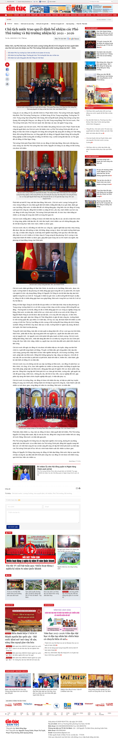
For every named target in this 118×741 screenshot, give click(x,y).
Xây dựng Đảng (70, 23)
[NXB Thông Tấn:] (50, 706)
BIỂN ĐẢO (88, 15)
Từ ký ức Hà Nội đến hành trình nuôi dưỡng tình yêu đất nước (14, 593)
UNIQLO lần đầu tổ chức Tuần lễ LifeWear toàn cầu (71, 690)
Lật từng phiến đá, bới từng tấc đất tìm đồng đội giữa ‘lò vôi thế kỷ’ (70, 594)
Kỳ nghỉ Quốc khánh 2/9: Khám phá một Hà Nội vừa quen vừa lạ (68, 550)
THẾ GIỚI (16, 15)
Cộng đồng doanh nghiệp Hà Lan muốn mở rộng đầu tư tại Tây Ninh (99, 690)
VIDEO (115, 15)
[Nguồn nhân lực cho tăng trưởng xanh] (69, 558)
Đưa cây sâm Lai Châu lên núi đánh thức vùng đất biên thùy (51, 593)
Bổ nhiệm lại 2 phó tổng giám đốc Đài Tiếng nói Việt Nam (26, 58)
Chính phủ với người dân (42, 23)
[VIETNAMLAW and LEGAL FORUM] (31, 705)
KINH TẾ (22, 15)
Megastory (65, 591)
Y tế (94, 15)
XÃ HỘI (28, 15)
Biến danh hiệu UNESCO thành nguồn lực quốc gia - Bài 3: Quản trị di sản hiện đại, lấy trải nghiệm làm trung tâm (23, 648)
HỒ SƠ (61, 15)
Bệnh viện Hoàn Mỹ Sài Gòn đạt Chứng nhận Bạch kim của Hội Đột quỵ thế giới (16, 691)
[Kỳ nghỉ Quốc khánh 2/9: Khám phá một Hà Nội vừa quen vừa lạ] (69, 541)
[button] (78, 584)
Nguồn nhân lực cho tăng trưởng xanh (67, 568)
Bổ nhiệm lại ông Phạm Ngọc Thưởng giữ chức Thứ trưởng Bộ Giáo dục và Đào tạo (33, 55)
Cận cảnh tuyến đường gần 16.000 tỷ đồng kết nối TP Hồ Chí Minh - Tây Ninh (33, 594)
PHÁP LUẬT (34, 15)
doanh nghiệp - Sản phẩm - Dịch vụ (16, 671)
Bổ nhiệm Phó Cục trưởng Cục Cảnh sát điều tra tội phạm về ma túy (29, 53)
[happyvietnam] (39, 704)
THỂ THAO (55, 15)
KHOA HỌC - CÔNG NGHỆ (78, 15)
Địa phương (101, 714)
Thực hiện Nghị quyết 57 (104, 15)
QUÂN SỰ (67, 15)
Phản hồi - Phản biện (82, 23)
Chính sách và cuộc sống (27, 23)
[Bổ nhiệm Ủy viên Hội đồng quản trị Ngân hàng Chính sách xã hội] (24, 472)
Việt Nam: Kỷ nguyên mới (57, 23)
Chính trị (16, 23)
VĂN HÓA (41, 15)
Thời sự (10, 15)
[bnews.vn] (60, 706)
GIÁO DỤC (48, 15)
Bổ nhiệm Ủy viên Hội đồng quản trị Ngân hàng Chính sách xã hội (56, 468)
